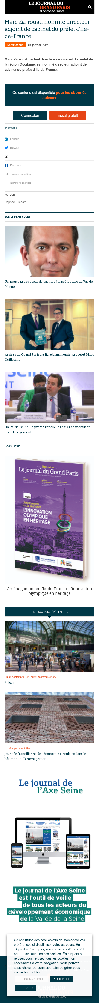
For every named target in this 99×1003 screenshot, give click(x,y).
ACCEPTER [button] (62, 979)
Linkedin (14, 139)
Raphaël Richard (15, 202)
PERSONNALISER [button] (31, 979)
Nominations (15, 44)
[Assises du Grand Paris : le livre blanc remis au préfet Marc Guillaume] (49, 324)
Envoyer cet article (20, 174)
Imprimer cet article (20, 182)
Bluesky (14, 147)
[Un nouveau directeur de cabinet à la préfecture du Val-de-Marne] (49, 251)
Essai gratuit (68, 115)
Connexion (30, 115)
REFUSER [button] (25, 988)
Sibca (9, 682)
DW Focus (49, 7)
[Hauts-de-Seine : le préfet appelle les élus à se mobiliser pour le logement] (49, 397)
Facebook (15, 165)
